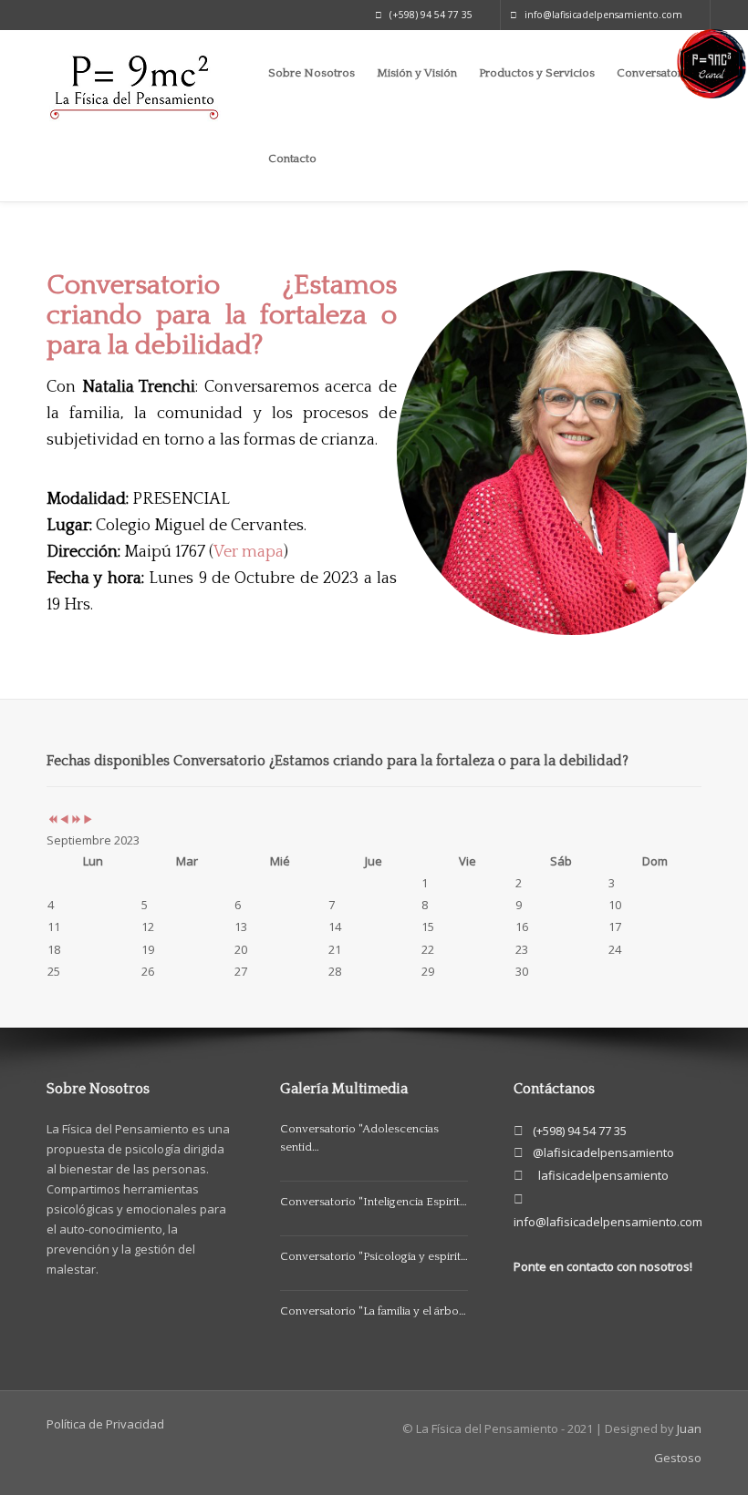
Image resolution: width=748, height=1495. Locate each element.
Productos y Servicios (537, 73)
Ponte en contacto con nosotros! (603, 1266)
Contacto (292, 158)
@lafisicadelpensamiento (603, 1152)
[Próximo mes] (88, 820)
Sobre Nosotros (311, 73)
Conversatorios (657, 73)
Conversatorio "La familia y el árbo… (373, 1311)
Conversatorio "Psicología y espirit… (374, 1256)
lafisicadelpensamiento (603, 1175)
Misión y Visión (417, 73)
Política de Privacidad (105, 1424)
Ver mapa (248, 552)
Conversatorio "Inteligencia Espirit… (373, 1201)
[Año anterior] (52, 820)
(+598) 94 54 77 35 (431, 14)
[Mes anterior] (64, 820)
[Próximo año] (76, 820)
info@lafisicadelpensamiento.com (603, 14)
